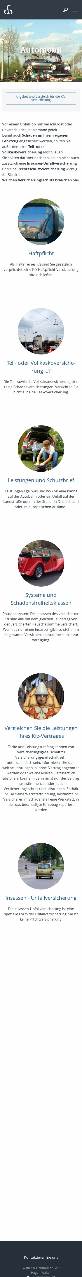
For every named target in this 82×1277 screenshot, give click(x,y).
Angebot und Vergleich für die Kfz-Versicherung (41, 98)
